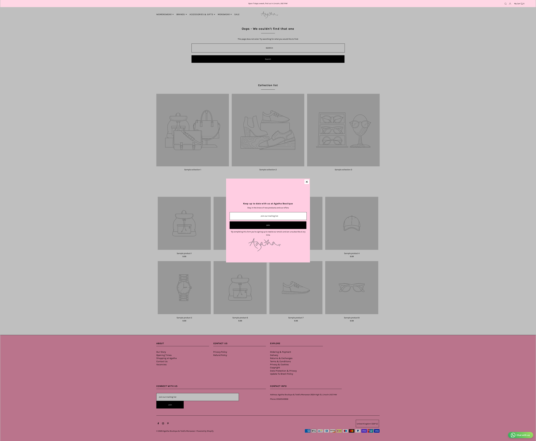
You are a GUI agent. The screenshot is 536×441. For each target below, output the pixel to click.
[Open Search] (506, 3)
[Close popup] (306, 181)
